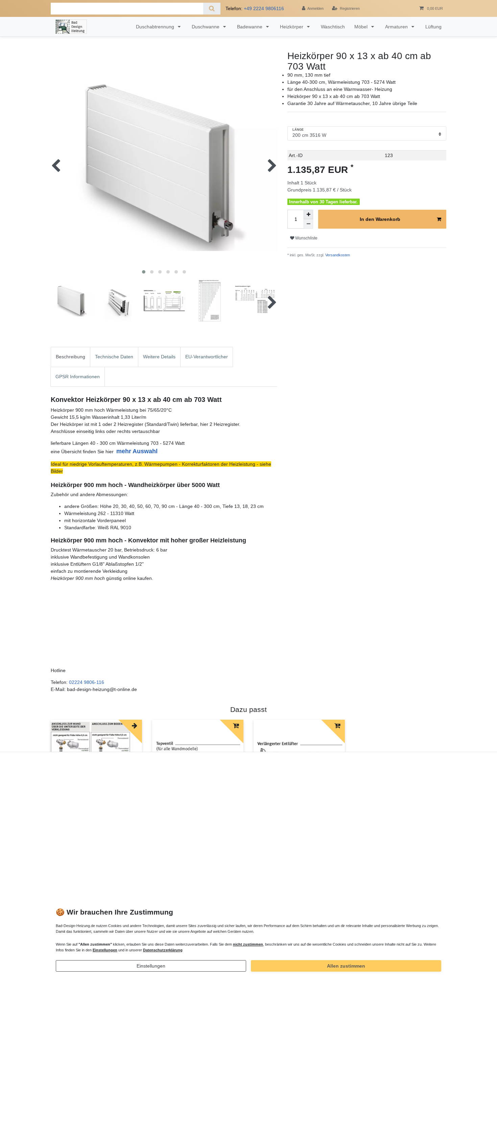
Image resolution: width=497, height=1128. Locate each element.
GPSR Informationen (77, 376)
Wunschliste (305, 238)
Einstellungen (151, 966)
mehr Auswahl (137, 451)
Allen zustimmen (346, 966)
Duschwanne (206, 26)
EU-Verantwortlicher (206, 356)
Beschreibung (70, 356)
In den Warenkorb (380, 219)
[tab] (70, 357)
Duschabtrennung (155, 26)
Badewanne (250, 26)
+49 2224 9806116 (264, 8)
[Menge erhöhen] (308, 214)
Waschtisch (333, 26)
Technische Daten (114, 356)
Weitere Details (159, 356)
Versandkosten (337, 255)
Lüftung (433, 26)
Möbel (361, 26)
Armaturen (397, 26)
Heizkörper (292, 26)
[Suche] (211, 9)
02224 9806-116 (86, 682)
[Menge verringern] (308, 224)
